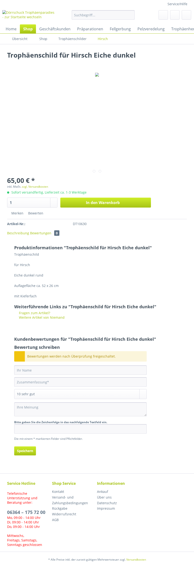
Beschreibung (18, 233)
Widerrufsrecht (64, 514)
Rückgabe (59, 508)
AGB (55, 519)
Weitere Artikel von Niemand (41, 317)
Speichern (25, 451)
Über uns (104, 497)
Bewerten (35, 213)
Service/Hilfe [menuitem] (177, 4)
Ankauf (102, 491)
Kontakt (58, 491)
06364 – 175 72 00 (26, 512)
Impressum (106, 508)
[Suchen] (130, 15)
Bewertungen (44, 233)
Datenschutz (107, 503)
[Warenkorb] (186, 15)
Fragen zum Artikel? (34, 313)
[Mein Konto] (175, 15)
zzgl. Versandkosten (35, 187)
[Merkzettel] (163, 15)
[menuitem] (103, 17)
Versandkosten (136, 560)
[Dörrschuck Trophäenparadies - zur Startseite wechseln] (29, 16)
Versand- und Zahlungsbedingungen (70, 500)
